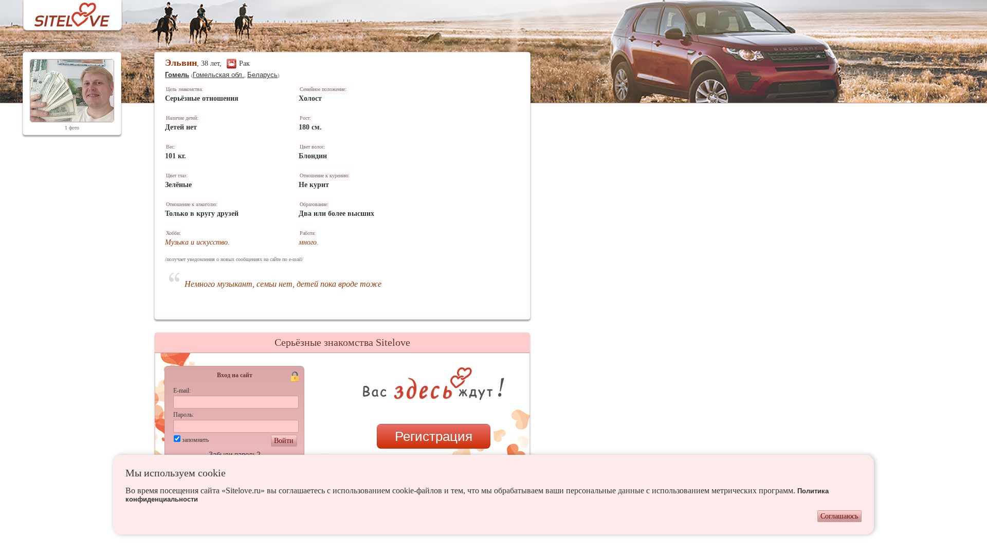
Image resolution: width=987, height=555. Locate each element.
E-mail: (182, 390)
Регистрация (433, 436)
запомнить (195, 439)
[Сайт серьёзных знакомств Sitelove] (64, 12)
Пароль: (183, 414)
